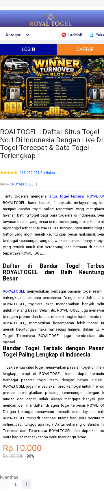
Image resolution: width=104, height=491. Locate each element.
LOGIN (28, 49)
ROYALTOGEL (23, 184)
